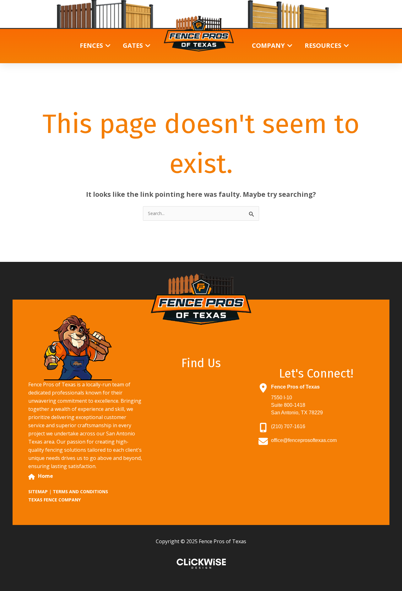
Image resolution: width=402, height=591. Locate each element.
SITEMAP (38, 491)
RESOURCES (323, 45)
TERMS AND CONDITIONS (80, 491)
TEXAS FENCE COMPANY (54, 500)
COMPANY (268, 45)
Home (45, 475)
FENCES (91, 45)
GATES (133, 45)
